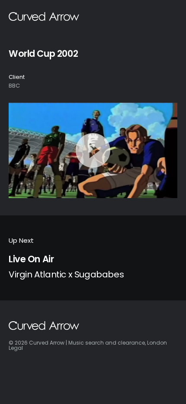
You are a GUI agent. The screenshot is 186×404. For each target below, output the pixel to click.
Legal (16, 348)
